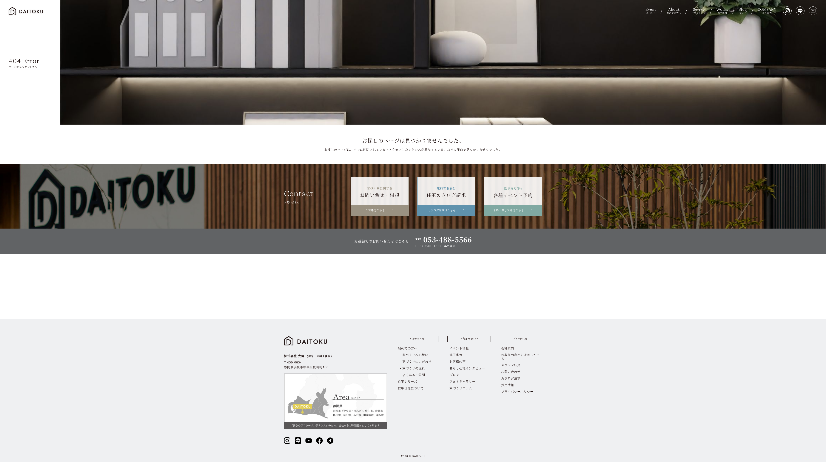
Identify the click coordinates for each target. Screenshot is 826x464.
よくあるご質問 (413, 374)
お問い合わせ (511, 371)
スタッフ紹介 (511, 365)
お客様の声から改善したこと (520, 356)
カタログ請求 (511, 378)
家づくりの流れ (413, 368)
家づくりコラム (461, 388)
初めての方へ (407, 348)
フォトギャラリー (462, 381)
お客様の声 (458, 361)
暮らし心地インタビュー (467, 368)
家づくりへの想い (415, 355)
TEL (443, 239)
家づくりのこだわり (416, 361)
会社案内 (507, 348)
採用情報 (507, 385)
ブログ (454, 374)
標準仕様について (411, 388)
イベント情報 (459, 348)
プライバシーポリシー (517, 391)
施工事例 (456, 355)
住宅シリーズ (407, 381)
